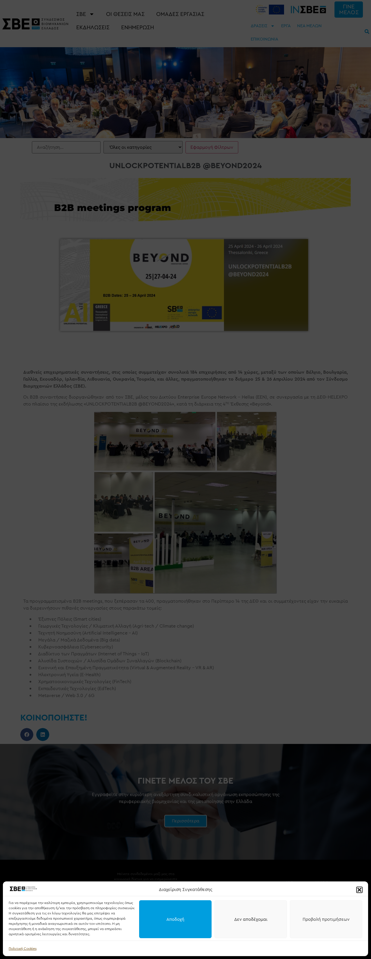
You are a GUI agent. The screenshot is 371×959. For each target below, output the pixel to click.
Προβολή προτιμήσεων (326, 919)
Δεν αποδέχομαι (251, 919)
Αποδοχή (175, 919)
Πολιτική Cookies (23, 948)
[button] (359, 890)
